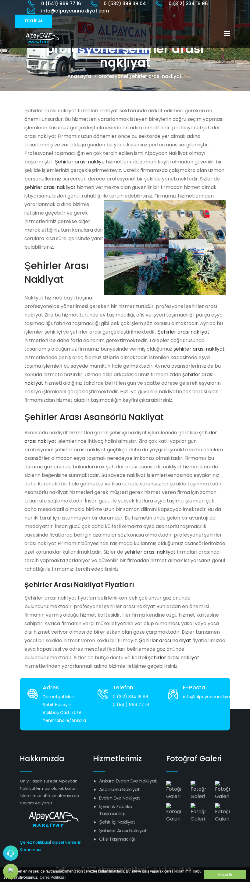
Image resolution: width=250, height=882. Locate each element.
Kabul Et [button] (225, 875)
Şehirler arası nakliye (80, 161)
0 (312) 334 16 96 (188, 3)
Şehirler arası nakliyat (183, 331)
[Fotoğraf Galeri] (173, 789)
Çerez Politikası (35, 842)
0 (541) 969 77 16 (61, 3)
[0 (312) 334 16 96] (10, 853)
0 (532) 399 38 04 (125, 3)
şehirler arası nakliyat (50, 187)
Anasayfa (79, 76)
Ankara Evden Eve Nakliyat (128, 781)
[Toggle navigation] (227, 34)
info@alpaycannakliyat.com (75, 11)
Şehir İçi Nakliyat (117, 822)
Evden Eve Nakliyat (119, 798)
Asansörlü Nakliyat (119, 789)
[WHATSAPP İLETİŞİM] (10, 871)
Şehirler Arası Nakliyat (123, 830)
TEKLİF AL (33, 21)
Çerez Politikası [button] (53, 877)
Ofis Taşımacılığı (117, 839)
